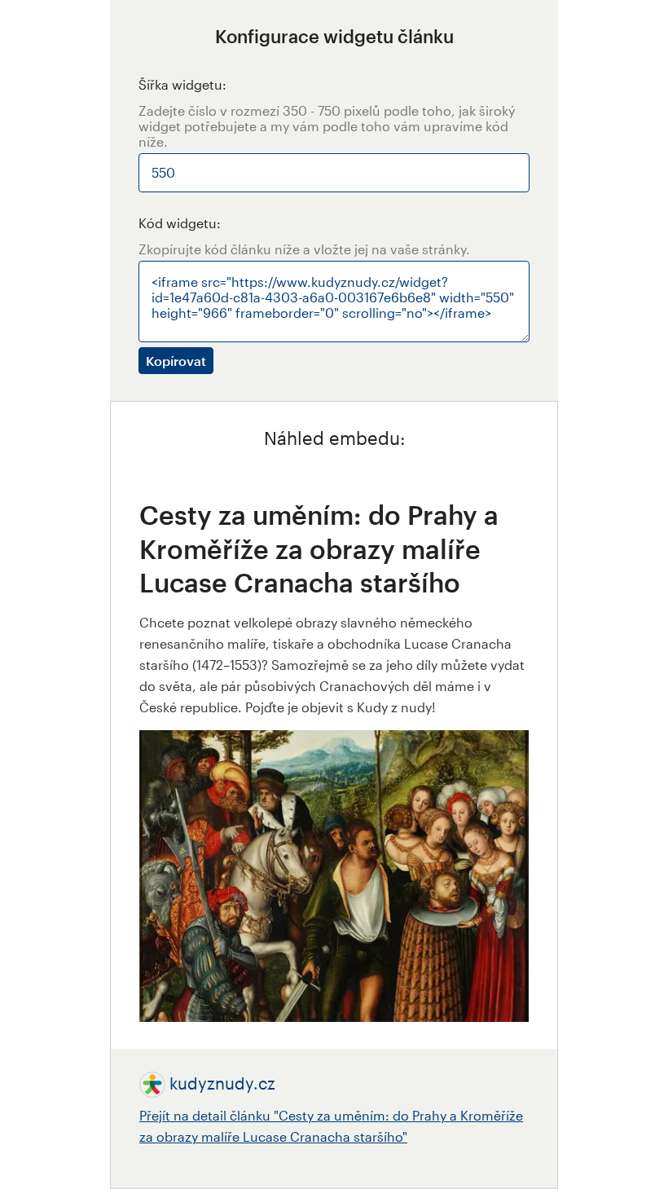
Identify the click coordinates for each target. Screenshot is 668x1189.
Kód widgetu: (179, 223)
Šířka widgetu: (182, 84)
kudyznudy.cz (222, 1083)
